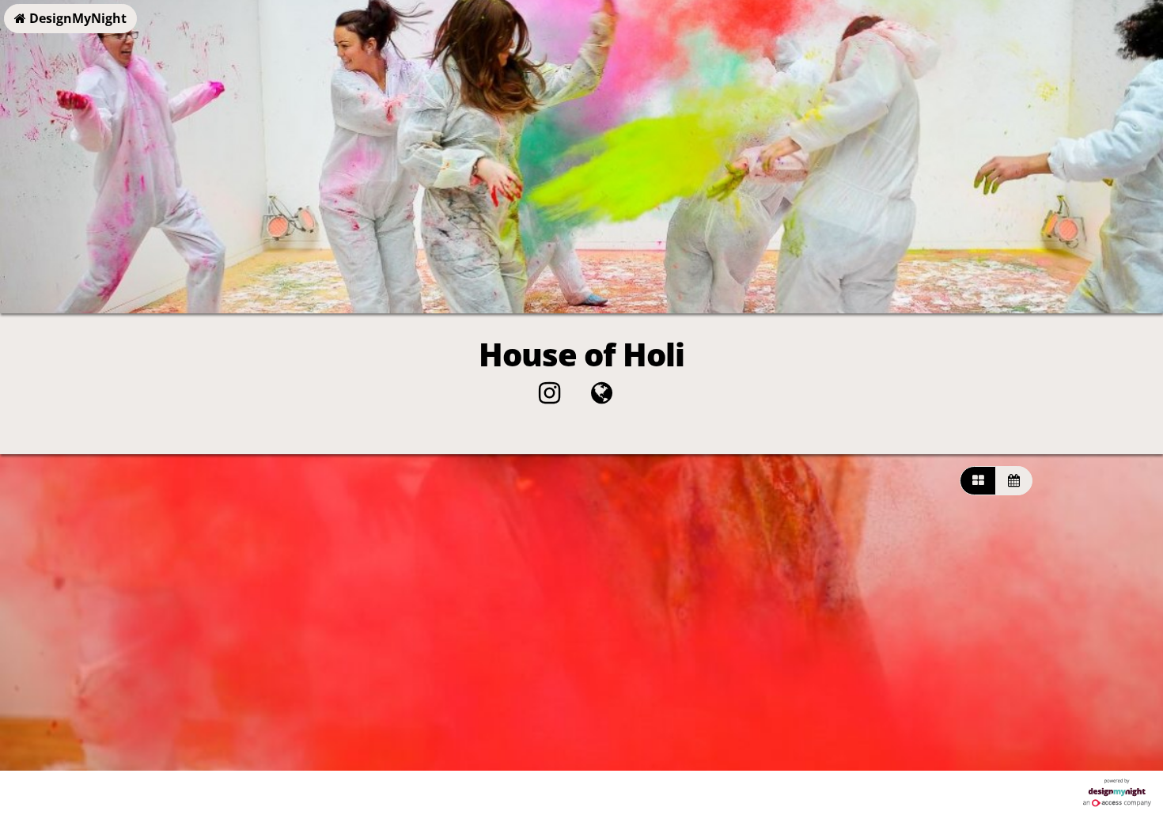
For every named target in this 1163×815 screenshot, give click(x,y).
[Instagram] (549, 397)
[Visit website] (601, 397)
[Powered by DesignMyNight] (1117, 793)
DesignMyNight (76, 18)
